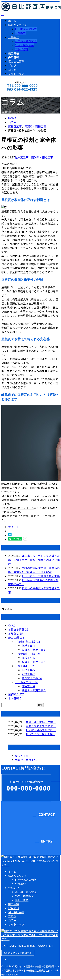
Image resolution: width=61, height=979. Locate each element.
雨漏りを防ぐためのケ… (41, 726)
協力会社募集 (16, 61)
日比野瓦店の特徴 (26, 29)
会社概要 (20, 33)
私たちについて (17, 25)
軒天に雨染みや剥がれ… (41, 730)
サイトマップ (16, 73)
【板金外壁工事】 (27, 641)
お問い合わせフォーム (20, 508)
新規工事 (28, 674)
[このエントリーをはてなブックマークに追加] (10, 535)
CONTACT (13, 94)
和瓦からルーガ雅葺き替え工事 (41, 576)
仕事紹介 (13, 37)
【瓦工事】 (24, 666)
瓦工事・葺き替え (26, 41)
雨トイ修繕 (21, 49)
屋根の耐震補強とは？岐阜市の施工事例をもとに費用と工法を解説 (34, 570)
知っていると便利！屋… (40, 734)
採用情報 (13, 57)
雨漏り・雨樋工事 (35, 126)
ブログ (12, 65)
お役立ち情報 (18, 629)
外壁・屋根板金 (24, 45)
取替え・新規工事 (34, 650)
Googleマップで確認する (18, 953)
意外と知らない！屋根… (41, 722)
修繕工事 (28, 646)
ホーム (12, 21)
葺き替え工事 (32, 678)
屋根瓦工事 (15, 126)
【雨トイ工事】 (26, 682)
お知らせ (15, 633)
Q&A (12, 625)
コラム (12, 69)
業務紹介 (16, 694)
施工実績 (13, 53)
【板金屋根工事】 (27, 654)
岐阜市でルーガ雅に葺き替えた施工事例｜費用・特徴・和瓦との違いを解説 (34, 560)
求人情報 (14, 698)
